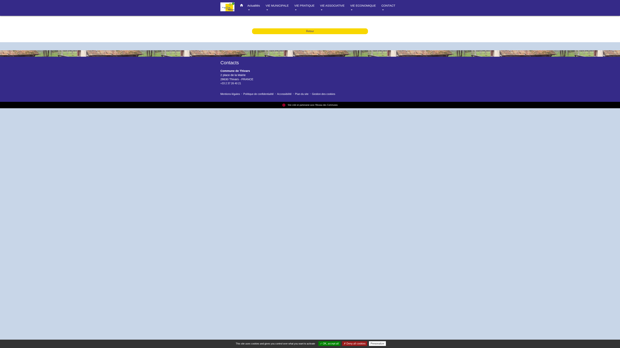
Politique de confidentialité (258, 94)
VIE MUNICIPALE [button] (277, 5)
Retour (310, 31)
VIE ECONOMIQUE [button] (363, 5)
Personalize (377, 343)
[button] (241, 6)
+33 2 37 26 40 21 (230, 83)
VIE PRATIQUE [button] (304, 5)
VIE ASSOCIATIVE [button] (332, 5)
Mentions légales (230, 94)
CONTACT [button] (388, 5)
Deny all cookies (356, 343)
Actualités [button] (253, 5)
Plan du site (302, 94)
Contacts (229, 62)
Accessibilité (284, 94)
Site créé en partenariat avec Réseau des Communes (312, 105)
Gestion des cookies (323, 94)
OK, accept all (330, 343)
